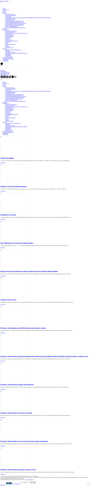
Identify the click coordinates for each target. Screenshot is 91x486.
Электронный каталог (10, 14)
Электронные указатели (10, 18)
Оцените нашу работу (10, 32)
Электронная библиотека (10, 15)
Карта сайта (5, 60)
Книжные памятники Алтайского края (13, 25)
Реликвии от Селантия (8, 214)
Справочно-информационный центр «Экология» (15, 23)
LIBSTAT (7, 50)
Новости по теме (9, 56)
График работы (3, 71)
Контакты (7, 38)
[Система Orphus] (28, 483)
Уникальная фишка (7, 158)
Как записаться (8, 39)
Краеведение (5, 59)
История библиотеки (9, 35)
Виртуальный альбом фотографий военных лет (15, 27)
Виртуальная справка (5, 73)
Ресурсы (4, 13)
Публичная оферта (9, 36)
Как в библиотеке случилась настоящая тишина (16, 243)
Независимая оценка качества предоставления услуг (16, 33)
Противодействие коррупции (11, 40)
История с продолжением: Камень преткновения (16, 384)
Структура (7, 42)
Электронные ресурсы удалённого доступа (14, 20)
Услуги (4, 10)
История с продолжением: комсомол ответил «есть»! (18, 469)
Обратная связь (3, 74)
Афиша (4, 8)
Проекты (5, 28)
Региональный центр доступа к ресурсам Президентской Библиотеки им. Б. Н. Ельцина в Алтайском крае (27, 17)
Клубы (4, 12)
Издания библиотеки (9, 19)
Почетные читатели (9, 47)
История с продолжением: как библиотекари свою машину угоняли (23, 328)
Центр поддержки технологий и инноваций (14, 24)
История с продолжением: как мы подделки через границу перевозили (24, 441)
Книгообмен (8, 55)
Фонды (6, 45)
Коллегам (5, 48)
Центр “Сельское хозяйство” (11, 26)
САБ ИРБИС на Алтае (10, 52)
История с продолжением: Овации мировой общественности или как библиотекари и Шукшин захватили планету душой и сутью (44, 356)
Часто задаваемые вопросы (11, 30)
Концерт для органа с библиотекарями (13, 186)
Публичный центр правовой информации (14, 22)
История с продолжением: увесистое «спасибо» (16, 413)
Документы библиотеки (10, 44)
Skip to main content (4, 1)
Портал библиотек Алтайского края (13, 49)
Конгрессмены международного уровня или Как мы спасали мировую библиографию (29, 271)
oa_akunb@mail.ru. (30, 479)
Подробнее (2, 162)
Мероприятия (8, 54)
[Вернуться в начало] (6, 4)
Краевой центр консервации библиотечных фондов (16, 53)
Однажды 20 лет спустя (8, 299)
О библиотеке (6, 29)
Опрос (6, 43)
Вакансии (7, 46)
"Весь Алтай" (8, 16)
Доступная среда (9, 34)
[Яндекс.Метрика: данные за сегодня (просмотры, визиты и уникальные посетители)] (16, 483)
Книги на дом (6, 9)
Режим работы (8, 37)
